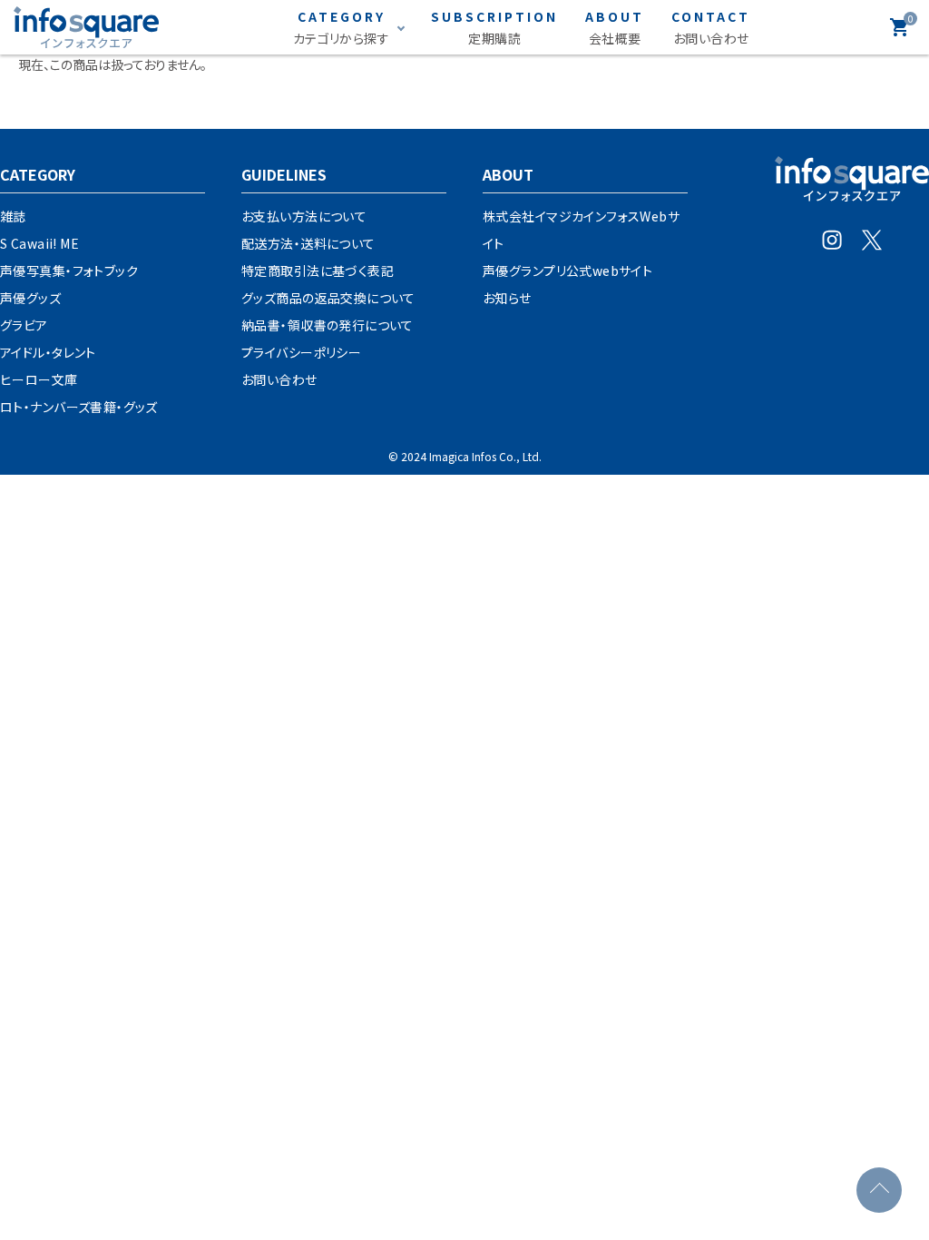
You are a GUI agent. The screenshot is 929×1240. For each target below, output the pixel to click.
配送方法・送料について (308, 243)
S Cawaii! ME (39, 243)
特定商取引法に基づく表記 (317, 270)
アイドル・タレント (48, 352)
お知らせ (507, 298)
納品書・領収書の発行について (327, 325)
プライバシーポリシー (301, 352)
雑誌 (13, 216)
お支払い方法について (304, 216)
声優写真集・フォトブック (69, 270)
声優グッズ (30, 298)
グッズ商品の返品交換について (328, 298)
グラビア (24, 325)
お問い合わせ (279, 379)
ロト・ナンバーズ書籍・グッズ (79, 407)
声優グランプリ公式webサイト (567, 270)
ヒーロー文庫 (39, 379)
